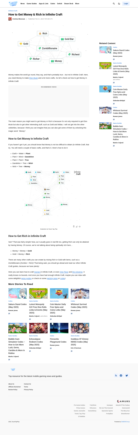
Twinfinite (93, 405)
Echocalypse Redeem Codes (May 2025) (36, 342)
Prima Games (80, 408)
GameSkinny (92, 411)
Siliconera (93, 408)
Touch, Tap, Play (80, 413)
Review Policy (12, 389)
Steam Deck (68, 4)
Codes (52, 4)
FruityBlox (109, 413)
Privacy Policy (28, 389)
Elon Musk (33, 78)
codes (62, 278)
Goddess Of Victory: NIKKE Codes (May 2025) (80, 342)
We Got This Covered (106, 408)
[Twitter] (127, 375)
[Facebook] (121, 375)
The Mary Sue (125, 411)
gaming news (52, 278)
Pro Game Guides (79, 405)
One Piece (64, 272)
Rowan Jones (13, 310)
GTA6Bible (81, 416)
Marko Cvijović (34, 316)
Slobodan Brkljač (56, 316)
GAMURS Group (125, 421)
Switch (59, 4)
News (23, 4)
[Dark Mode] (119, 4)
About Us (11, 384)
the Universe (77, 272)
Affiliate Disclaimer (14, 387)
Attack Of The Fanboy (123, 405)
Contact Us (27, 384)
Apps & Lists (43, 4)
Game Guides (32, 4)
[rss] (116, 375)
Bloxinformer (125, 413)
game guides (26, 278)
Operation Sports (107, 411)
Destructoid (126, 408)
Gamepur (110, 405)
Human (37, 272)
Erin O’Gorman (76, 348)
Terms (26, 387)
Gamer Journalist (79, 411)
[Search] (114, 4)
